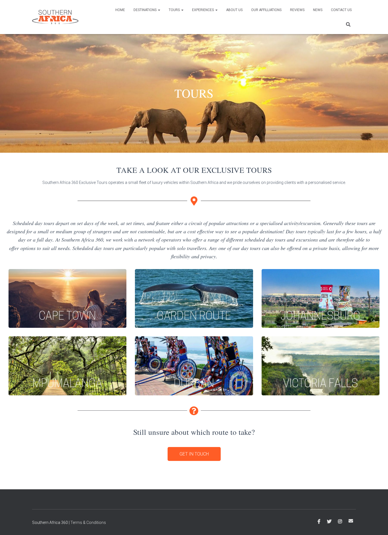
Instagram (340, 521)
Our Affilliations (266, 10)
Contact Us (341, 10)
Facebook (319, 521)
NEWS (317, 10)
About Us (234, 10)
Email (351, 521)
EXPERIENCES (203, 10)
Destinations (145, 10)
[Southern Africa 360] (55, 17)
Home (120, 10)
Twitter (329, 521)
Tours (175, 10)
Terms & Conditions (88, 522)
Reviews (297, 10)
